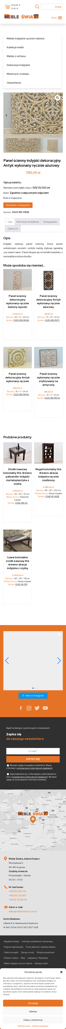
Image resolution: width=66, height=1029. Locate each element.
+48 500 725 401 (17, 895)
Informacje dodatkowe (27, 221)
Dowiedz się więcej (17, 332)
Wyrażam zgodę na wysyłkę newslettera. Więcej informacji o (29, 766)
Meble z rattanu (16, 56)
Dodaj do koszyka (17, 404)
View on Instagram (34, 695)
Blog (23, 958)
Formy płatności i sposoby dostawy (41, 947)
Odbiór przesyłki (11, 952)
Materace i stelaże (18, 74)
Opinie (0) (13, 228)
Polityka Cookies (24, 1026)
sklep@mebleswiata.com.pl (23, 911)
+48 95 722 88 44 (18, 899)
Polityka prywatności (40, 1026)
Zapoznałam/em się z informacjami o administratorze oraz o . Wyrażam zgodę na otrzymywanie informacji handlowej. (31, 777)
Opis (10, 221)
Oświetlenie (14, 82)
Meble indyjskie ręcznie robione (26, 38)
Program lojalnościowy (13, 947)
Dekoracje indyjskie (18, 65)
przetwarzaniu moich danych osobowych (35, 768)
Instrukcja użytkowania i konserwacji (37, 941)
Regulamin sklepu (11, 941)
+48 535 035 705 (17, 891)
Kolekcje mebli (15, 47)
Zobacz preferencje (33, 1020)
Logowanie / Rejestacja (37, 958)
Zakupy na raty (27, 952)
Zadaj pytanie (50, 221)
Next (60, 115)
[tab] (10, 221)
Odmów (33, 1011)
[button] (61, 972)
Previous (6, 115)
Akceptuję (33, 1003)
